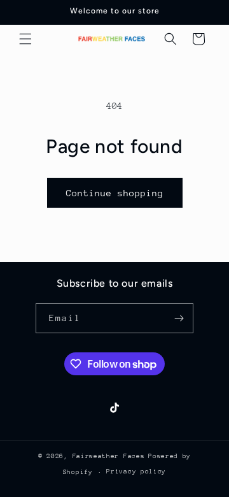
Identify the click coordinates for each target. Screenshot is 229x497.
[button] (25, 39)
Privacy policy (136, 471)
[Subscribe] (179, 318)
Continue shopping (114, 193)
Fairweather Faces (109, 456)
